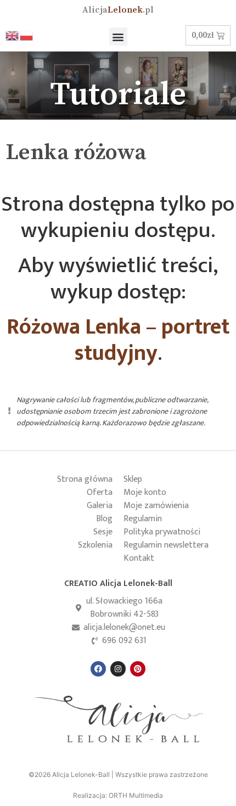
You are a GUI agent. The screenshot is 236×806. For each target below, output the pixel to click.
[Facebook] (98, 669)
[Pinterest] (137, 669)
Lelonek (118, 9)
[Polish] (27, 35)
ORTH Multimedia (136, 795)
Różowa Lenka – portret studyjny (118, 340)
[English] (12, 35)
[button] (118, 36)
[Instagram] (118, 669)
